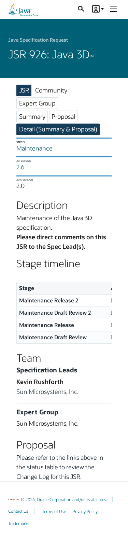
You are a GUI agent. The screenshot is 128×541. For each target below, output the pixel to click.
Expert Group (37, 103)
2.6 (20, 167)
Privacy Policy (85, 511)
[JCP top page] (24, 9)
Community (51, 90)
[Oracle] (13, 499)
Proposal (63, 116)
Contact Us (18, 511)
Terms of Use (54, 511)
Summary (32, 116)
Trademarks (18, 523)
